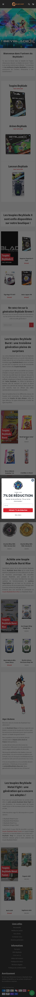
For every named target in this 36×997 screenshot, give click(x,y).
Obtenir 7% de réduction (18, 510)
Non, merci (18, 515)
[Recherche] (29, 4)
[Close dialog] (32, 480)
